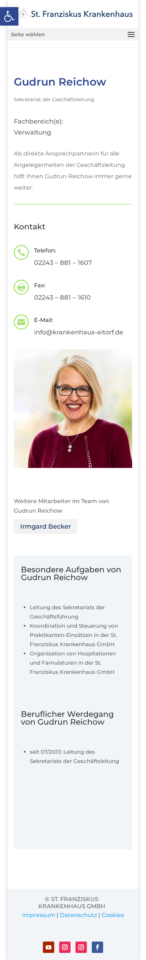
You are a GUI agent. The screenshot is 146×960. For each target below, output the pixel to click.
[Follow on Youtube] (48, 947)
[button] (9, 16)
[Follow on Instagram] (65, 947)
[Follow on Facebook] (97, 947)
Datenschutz (78, 915)
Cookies (113, 915)
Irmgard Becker (45, 526)
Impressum (38, 915)
